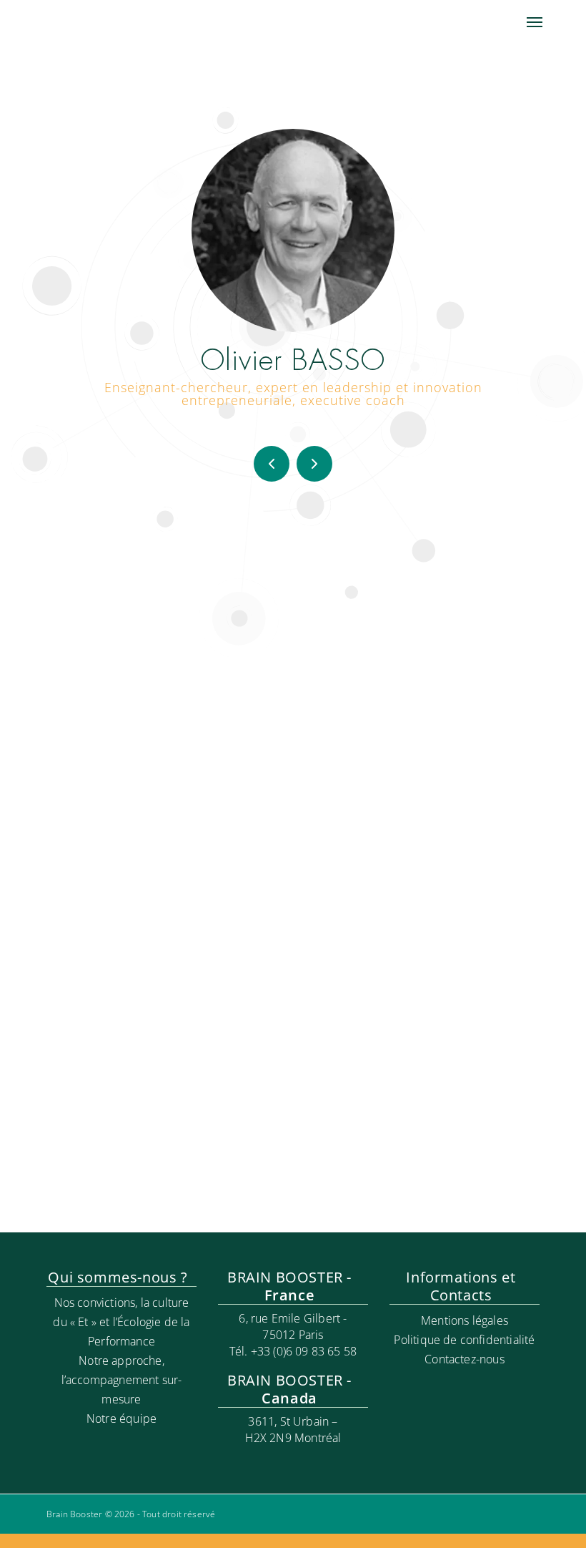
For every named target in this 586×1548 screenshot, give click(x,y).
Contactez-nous (464, 1359)
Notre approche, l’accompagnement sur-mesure (121, 1380)
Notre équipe (121, 1418)
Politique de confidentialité (464, 1340)
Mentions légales (464, 1320)
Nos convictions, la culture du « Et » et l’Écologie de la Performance (121, 1322)
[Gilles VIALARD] (314, 464)
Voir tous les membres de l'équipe (293, 1203)
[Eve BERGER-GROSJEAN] (271, 464)
